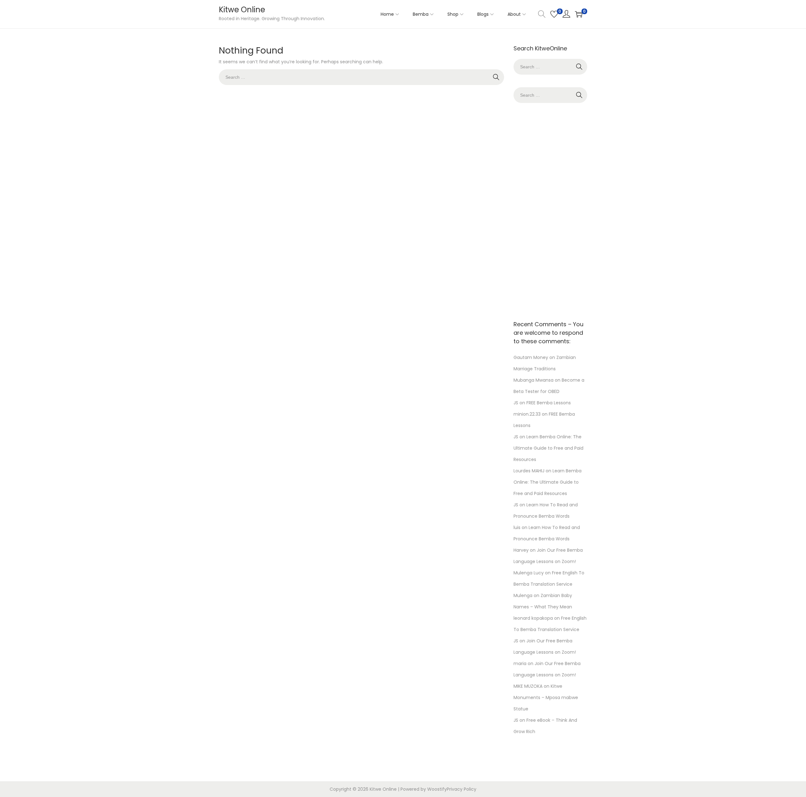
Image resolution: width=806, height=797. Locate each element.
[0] (554, 14)
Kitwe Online (242, 9)
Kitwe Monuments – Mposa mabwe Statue (546, 697)
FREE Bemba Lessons (548, 403)
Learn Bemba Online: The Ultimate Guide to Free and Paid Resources (548, 448)
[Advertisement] (550, 210)
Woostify (437, 789)
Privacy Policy (461, 789)
